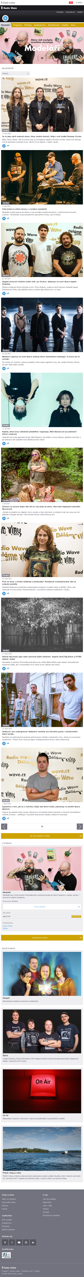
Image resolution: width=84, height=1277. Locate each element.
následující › (80, 827)
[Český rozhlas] (8, 2)
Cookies (5, 1271)
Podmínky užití (27, 1271)
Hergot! (6, 998)
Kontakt (46, 1212)
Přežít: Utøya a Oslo (12, 1173)
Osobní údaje (15, 1271)
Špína (5, 1055)
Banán (5, 928)
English (37, 1271)
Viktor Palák (7, 926)
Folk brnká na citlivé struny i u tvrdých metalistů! (24, 209)
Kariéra (46, 1209)
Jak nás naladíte (49, 1199)
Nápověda (47, 1202)
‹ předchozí (4, 827)
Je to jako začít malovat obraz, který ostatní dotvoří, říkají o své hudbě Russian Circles (41, 136)
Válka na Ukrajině (9, 1199)
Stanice (5, 1206)
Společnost (54, 25)
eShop (4, 1209)
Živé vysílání (7, 1220)
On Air (6, 1115)
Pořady (28, 25)
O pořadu (7, 843)
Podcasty (6, 1226)
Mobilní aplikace (8, 1230)
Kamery (80, 12)
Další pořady (8, 949)
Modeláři (7, 892)
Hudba (65, 25)
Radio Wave (76, 916)
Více (74, 25)
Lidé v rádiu (47, 1206)
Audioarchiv (70, 12)
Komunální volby (8, 1202)
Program (59, 12)
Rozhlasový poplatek (51, 1215)
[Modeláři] (42, 45)
